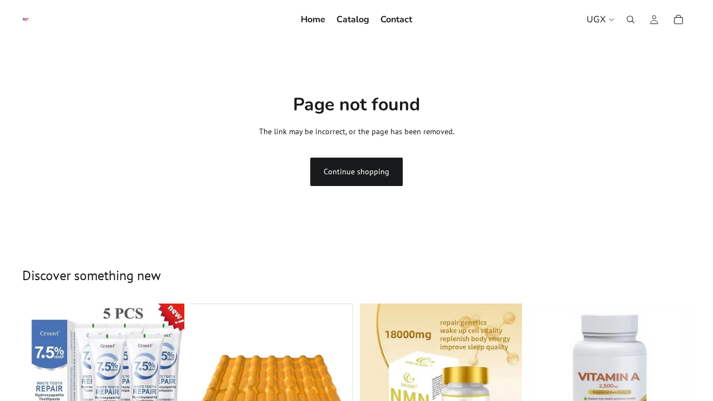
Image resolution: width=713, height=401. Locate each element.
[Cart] (678, 19)
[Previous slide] (207, 384)
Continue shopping (356, 172)
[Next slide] (336, 384)
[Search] (630, 19)
